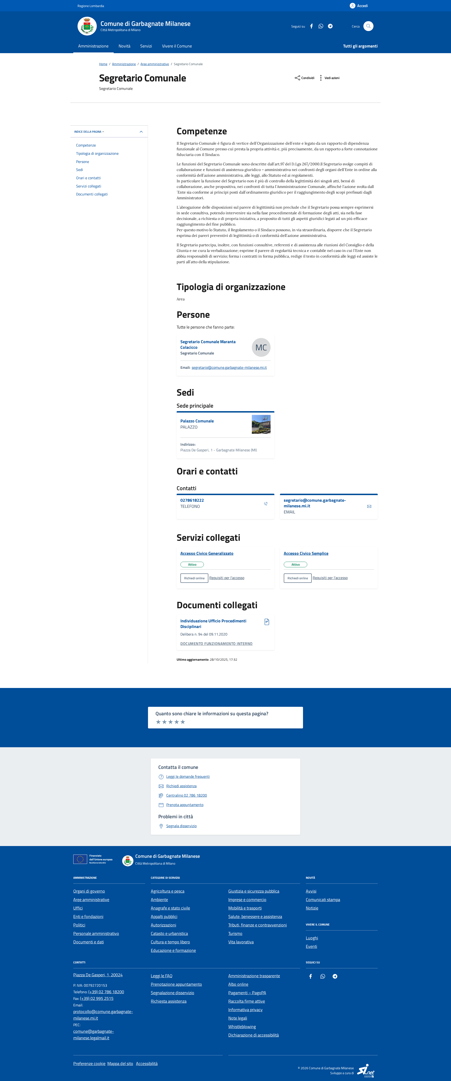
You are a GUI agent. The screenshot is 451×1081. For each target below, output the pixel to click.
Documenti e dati (88, 942)
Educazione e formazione (173, 950)
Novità (124, 46)
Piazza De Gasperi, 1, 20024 (98, 975)
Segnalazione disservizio (172, 993)
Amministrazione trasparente (254, 976)
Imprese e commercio (247, 899)
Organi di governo (89, 891)
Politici (79, 925)
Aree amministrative (91, 899)
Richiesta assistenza (169, 1001)
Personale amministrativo (96, 933)
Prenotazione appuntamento (176, 984)
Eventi (311, 946)
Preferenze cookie (89, 1063)
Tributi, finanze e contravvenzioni (257, 925)
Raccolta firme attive (246, 1001)
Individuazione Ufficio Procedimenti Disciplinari (213, 623)
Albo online (238, 984)
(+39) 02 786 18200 (106, 992)
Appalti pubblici (164, 916)
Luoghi (312, 938)
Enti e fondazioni (88, 916)
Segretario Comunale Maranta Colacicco (208, 344)
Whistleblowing (242, 1026)
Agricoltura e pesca (167, 891)
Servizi (146, 46)
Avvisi (311, 891)
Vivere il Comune (177, 46)
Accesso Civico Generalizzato (206, 553)
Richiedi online (194, 578)
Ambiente (159, 899)
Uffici (78, 908)
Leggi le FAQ (161, 976)
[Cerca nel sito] (368, 26)
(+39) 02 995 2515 (96, 998)
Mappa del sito (120, 1063)
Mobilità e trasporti (245, 908)
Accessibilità (147, 1063)
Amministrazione (93, 46)
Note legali (237, 1018)
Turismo (235, 933)
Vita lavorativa (241, 942)
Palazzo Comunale (197, 421)
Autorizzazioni (163, 925)
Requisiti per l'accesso (226, 577)
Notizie (312, 908)
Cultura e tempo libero (170, 942)
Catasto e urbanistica (169, 933)
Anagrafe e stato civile (170, 908)
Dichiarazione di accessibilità (253, 1035)
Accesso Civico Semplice (306, 553)
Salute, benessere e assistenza (255, 916)
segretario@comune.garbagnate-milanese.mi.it (229, 367)
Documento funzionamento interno (216, 643)
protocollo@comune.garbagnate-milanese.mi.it (103, 1014)
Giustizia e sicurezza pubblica (253, 891)
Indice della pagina (87, 131)
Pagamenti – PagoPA (247, 993)
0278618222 (192, 500)
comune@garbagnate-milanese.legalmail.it (93, 1034)
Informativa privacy (245, 1009)
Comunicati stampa (323, 899)
